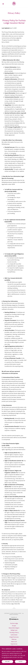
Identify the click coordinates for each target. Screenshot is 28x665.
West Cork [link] (14, 641)
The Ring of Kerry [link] (14, 632)
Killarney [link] (14, 639)
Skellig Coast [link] (14, 630)
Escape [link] (14, 625)
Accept (20, 661)
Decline (7, 661)
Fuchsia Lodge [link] (14, 623)
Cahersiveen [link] (14, 635)
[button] (3, 3)
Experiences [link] (14, 644)
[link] (14, 4)
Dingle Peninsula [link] (14, 637)
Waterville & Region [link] (14, 628)
